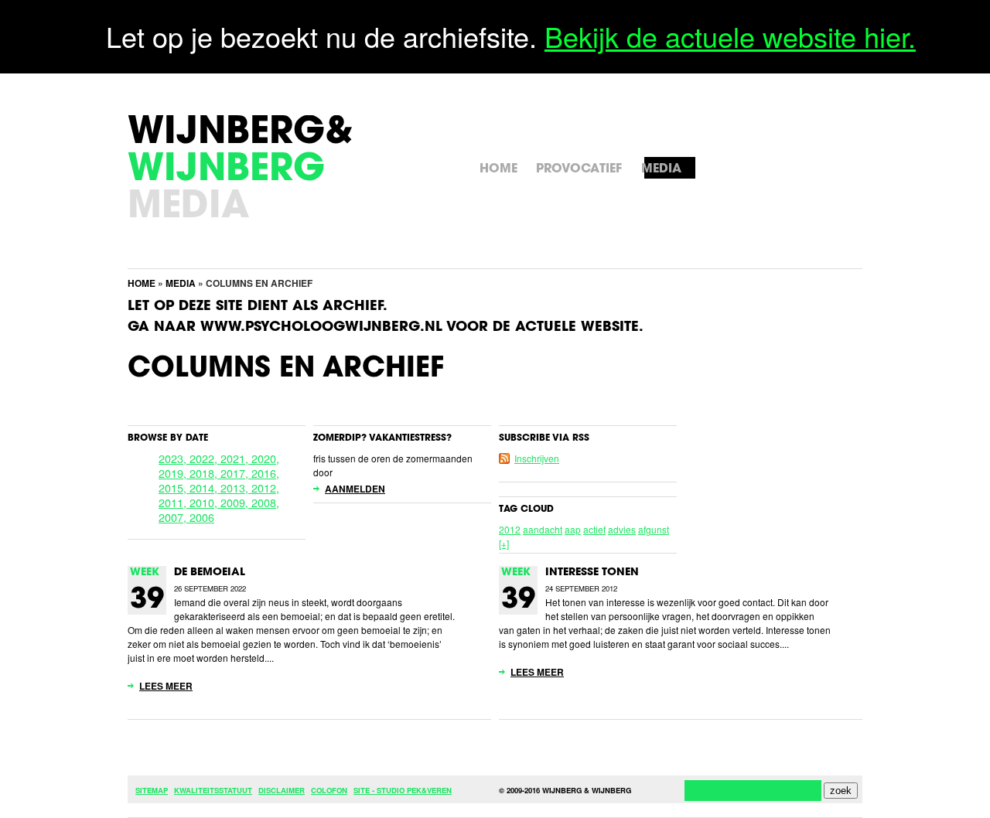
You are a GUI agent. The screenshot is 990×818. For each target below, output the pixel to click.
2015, (174, 487)
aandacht (542, 529)
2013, (235, 487)
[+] (504, 543)
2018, (204, 473)
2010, (204, 502)
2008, (265, 502)
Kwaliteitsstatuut (213, 790)
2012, (265, 487)
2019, (174, 473)
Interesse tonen (592, 572)
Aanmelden (355, 489)
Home (141, 283)
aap (573, 529)
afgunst (653, 529)
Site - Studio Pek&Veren (402, 790)
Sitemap (151, 790)
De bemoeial (209, 572)
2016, (265, 473)
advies (622, 529)
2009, (235, 502)
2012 (510, 529)
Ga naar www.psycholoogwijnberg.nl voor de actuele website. (386, 328)
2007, (174, 517)
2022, (204, 458)
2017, (235, 473)
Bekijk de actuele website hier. (730, 36)
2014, (204, 487)
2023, (174, 458)
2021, (235, 458)
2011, (174, 502)
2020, (265, 458)
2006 (201, 517)
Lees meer (166, 686)
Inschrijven (536, 458)
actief (594, 529)
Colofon (329, 790)
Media (181, 283)
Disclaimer (281, 790)
